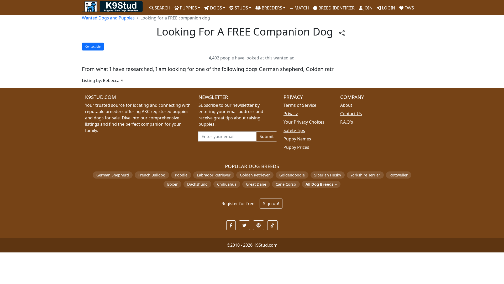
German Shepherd (112, 175)
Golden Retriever (255, 175)
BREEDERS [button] (271, 8)
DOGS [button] (215, 8)
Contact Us (351, 113)
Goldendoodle (292, 175)
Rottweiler (399, 175)
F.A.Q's (346, 122)
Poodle (181, 175)
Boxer (172, 184)
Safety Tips (294, 130)
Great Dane (256, 184)
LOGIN (388, 8)
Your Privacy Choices (304, 122)
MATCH (301, 8)
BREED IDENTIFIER (336, 8)
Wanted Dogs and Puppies (108, 18)
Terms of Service (300, 105)
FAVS (408, 8)
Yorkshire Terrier (365, 175)
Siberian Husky (327, 175)
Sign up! (271, 203)
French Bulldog (151, 175)
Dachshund (197, 184)
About (346, 105)
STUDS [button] (241, 8)
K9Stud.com (265, 245)
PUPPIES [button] (188, 8)
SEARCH (162, 8)
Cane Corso (286, 184)
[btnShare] (342, 33)
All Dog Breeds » (321, 184)
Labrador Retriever (213, 175)
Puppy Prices (296, 147)
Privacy (291, 113)
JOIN (367, 8)
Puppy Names (297, 139)
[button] (231, 225)
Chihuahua (227, 184)
